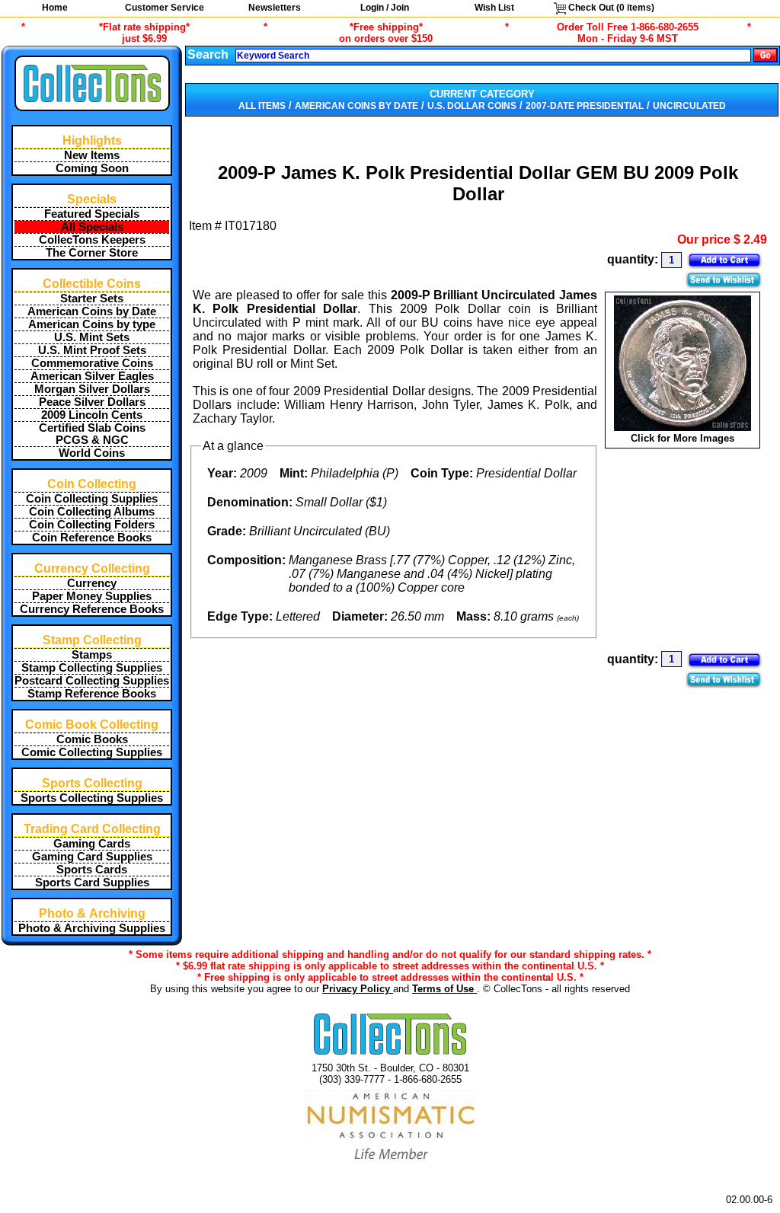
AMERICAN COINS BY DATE (356, 106)
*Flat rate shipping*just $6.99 (144, 32)
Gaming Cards (91, 844)
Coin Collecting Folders (92, 525)
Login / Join (384, 7)
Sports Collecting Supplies (92, 798)
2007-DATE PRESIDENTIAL (585, 106)
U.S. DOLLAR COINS (471, 106)
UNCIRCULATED (689, 106)
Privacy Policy (357, 988)
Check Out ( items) (610, 7)
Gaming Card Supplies (92, 857)
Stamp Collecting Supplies (91, 668)
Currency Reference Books (92, 609)
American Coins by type (91, 324)
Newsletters (274, 7)
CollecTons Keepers (92, 240)
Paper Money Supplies (92, 596)
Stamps (92, 655)
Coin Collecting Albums (92, 512)
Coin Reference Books (92, 537)
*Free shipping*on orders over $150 (386, 32)
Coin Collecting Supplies (92, 499)
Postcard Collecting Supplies (91, 681)
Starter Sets (91, 298)
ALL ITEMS (262, 106)
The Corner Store (92, 253)
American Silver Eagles (92, 376)
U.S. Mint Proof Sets (92, 350)
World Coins (92, 453)
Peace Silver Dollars (92, 402)
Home (55, 7)
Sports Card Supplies (92, 882)
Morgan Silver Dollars (92, 389)
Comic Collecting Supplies (91, 752)
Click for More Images (682, 438)
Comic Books (92, 739)
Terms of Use (444, 988)
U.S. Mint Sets (91, 337)
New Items (92, 155)
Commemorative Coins (92, 363)
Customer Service (164, 7)
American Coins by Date (91, 311)
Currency (92, 583)
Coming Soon (92, 168)
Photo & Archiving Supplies (91, 928)
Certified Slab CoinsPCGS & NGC (92, 434)
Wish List (494, 7)
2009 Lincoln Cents (91, 415)
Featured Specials (91, 214)
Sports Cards (91, 869)
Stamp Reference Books (91, 694)
